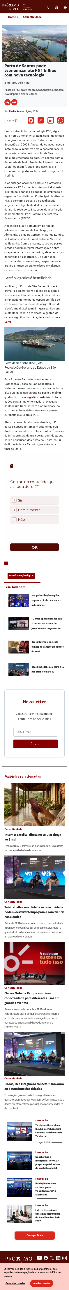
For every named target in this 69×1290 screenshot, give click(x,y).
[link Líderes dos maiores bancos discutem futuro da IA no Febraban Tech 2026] (19, 1214)
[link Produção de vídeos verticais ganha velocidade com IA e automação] (19, 1187)
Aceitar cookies (41, 1283)
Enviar (35, 744)
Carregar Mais (34, 1235)
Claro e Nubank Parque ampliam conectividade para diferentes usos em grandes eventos (31, 998)
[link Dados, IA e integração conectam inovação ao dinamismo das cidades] (34, 1053)
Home (12, 17)
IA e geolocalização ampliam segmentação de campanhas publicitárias (46, 600)
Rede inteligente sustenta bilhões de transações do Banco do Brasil (47, 647)
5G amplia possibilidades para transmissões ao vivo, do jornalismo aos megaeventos (46, 624)
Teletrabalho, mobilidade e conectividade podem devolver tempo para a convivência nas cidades (34, 912)
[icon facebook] (31, 120)
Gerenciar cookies (15, 1283)
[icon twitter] (41, 120)
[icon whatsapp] (60, 120)
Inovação (41, 1120)
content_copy (16, 120)
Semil (8, 322)
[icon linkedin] (50, 120)
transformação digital (21, 575)
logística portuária (38, 397)
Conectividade (32, 17)
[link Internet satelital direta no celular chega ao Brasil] (34, 804)
